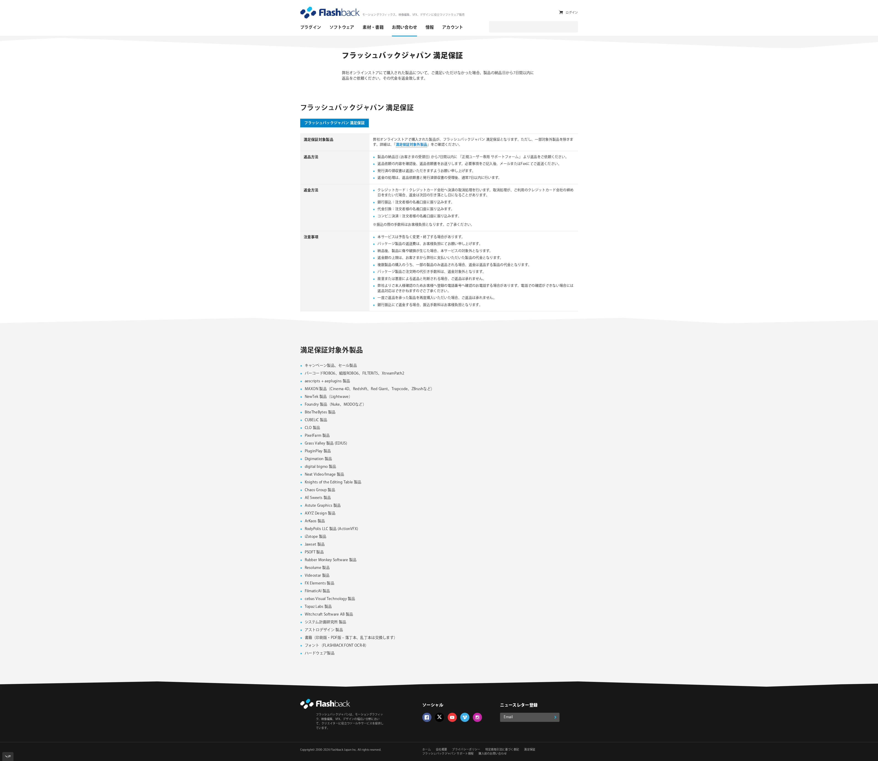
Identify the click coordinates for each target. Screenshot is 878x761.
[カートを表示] (561, 12)
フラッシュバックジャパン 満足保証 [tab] (334, 123)
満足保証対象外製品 (411, 144)
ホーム (426, 750)
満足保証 (529, 750)
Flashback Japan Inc (343, 750)
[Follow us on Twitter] (439, 717)
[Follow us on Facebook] (426, 717)
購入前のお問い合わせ (493, 754)
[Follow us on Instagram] (477, 717)
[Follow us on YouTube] (452, 717)
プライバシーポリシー (466, 750)
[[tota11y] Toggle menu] (7, 756)
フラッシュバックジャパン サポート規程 (448, 754)
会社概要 (441, 750)
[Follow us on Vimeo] (464, 717)
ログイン (572, 13)
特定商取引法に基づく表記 (502, 750)
